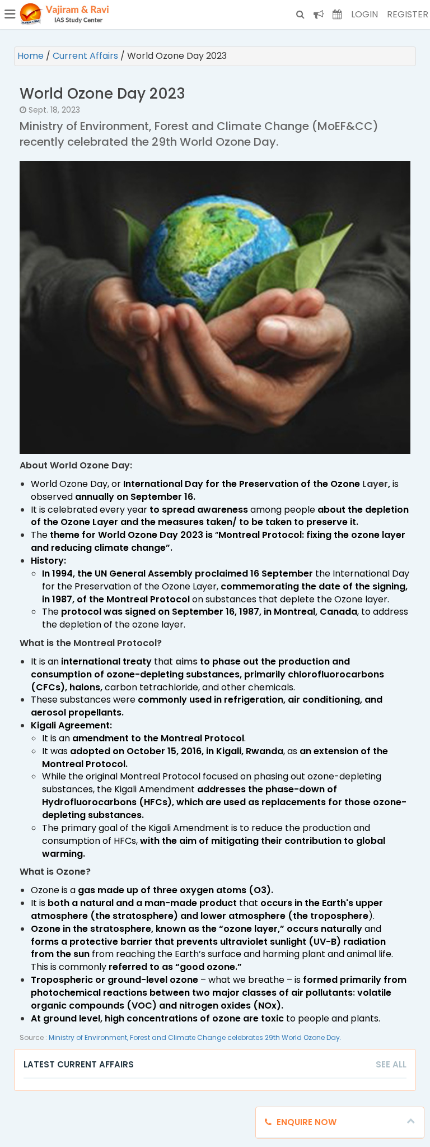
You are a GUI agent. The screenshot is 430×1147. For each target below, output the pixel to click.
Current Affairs (86, 55)
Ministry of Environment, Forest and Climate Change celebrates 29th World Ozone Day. (195, 1037)
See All (391, 1064)
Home (31, 55)
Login (364, 14)
